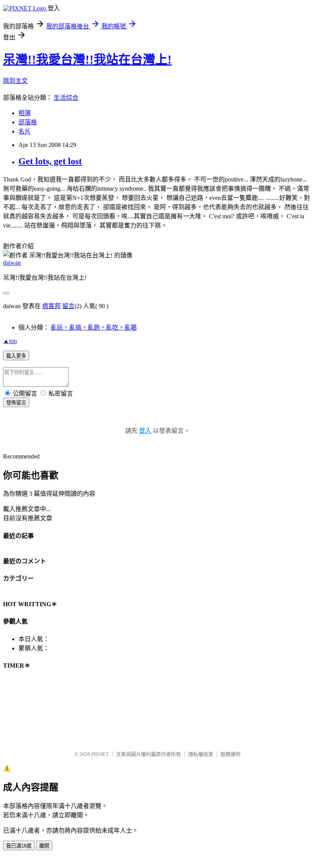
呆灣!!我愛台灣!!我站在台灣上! (87, 59)
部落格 (27, 122)
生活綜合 (66, 97)
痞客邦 (51, 306)
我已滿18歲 (19, 846)
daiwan (12, 262)
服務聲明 (230, 754)
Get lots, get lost (50, 161)
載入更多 (16, 356)
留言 (68, 306)
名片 (24, 131)
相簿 (24, 113)
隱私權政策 (200, 754)
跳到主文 (15, 81)
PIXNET (100, 754)
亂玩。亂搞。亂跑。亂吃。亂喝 (94, 327)
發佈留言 (16, 403)
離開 (44, 846)
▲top (10, 341)
